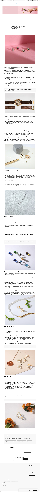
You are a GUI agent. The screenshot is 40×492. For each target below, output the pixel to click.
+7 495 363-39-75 (7, 0)
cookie (31, 489)
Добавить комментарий (27, 451)
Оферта (3, 483)
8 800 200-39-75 (2, 0)
